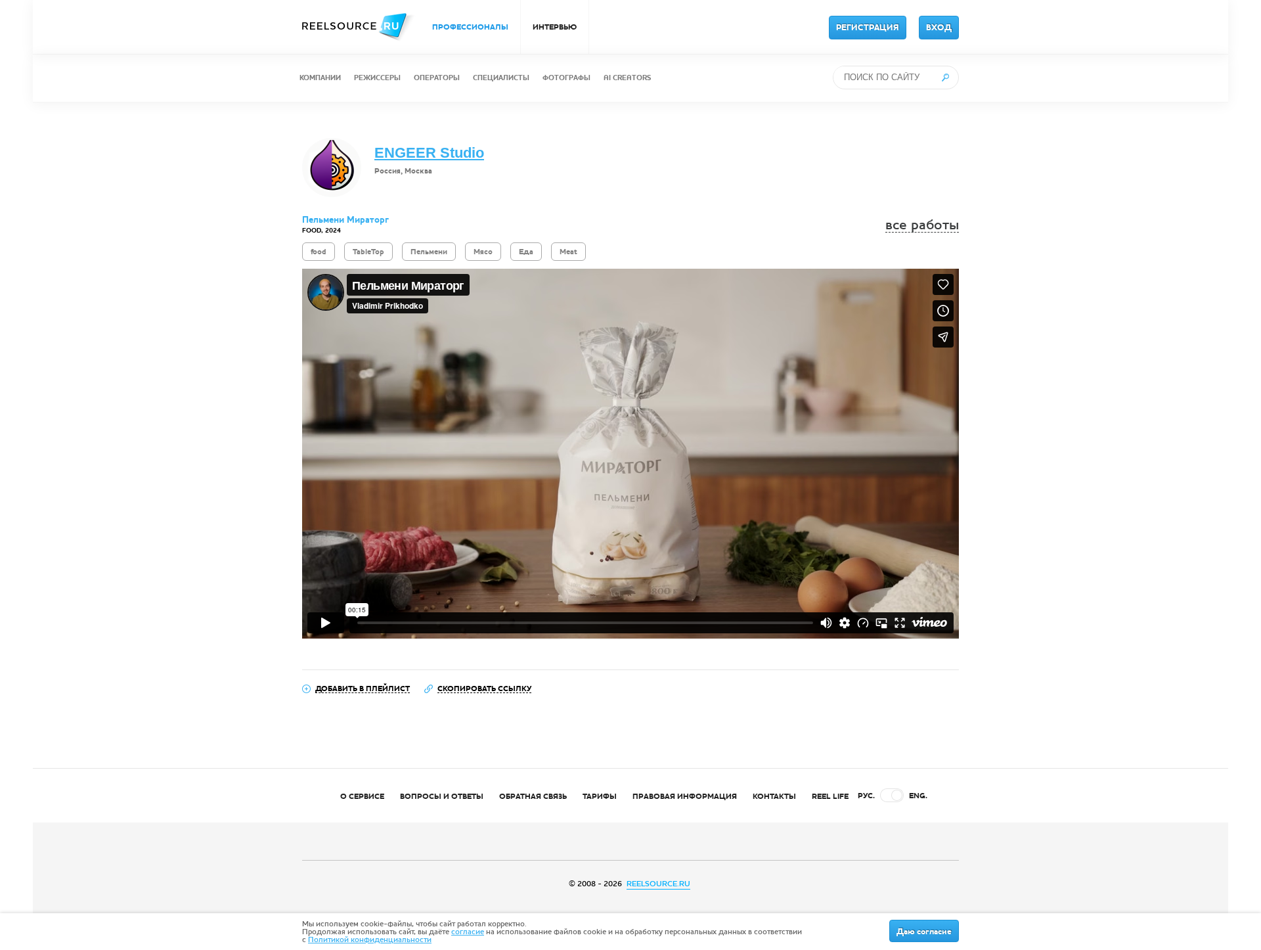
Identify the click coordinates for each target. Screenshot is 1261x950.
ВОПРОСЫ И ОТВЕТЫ (441, 796)
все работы (922, 225)
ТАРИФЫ (600, 796)
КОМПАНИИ (320, 78)
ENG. (918, 795)
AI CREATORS (627, 78)
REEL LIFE (830, 796)
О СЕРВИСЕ (362, 796)
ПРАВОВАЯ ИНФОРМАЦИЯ (684, 796)
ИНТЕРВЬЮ (555, 27)
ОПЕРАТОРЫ (437, 78)
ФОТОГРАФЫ (566, 78)
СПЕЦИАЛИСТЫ (501, 78)
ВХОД (939, 28)
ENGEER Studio (429, 153)
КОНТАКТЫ (774, 796)
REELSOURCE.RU (658, 883)
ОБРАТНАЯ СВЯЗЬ (533, 796)
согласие (467, 931)
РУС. (866, 795)
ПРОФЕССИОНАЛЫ (470, 27)
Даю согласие (924, 932)
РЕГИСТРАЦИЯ (867, 28)
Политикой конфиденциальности (369, 939)
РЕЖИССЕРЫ (377, 78)
